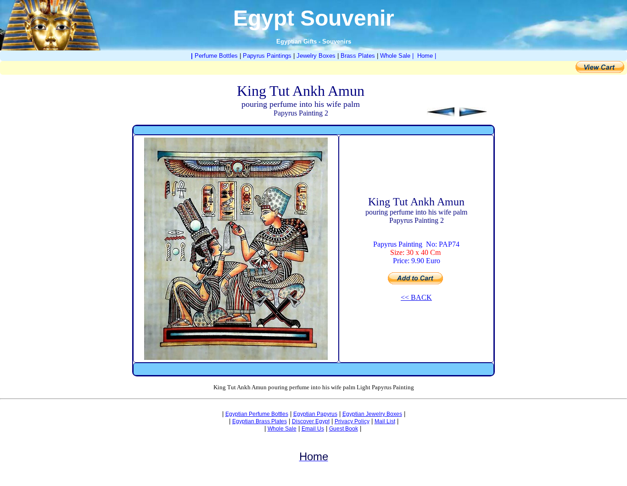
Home (425, 55)
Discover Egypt (311, 421)
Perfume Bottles (216, 55)
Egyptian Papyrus (315, 414)
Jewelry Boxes (316, 55)
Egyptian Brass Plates (259, 421)
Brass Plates (358, 55)
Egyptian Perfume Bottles (256, 414)
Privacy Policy (352, 421)
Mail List (385, 421)
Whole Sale (395, 55)
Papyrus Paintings (267, 55)
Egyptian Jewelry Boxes (372, 414)
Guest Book (343, 428)
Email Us (313, 428)
